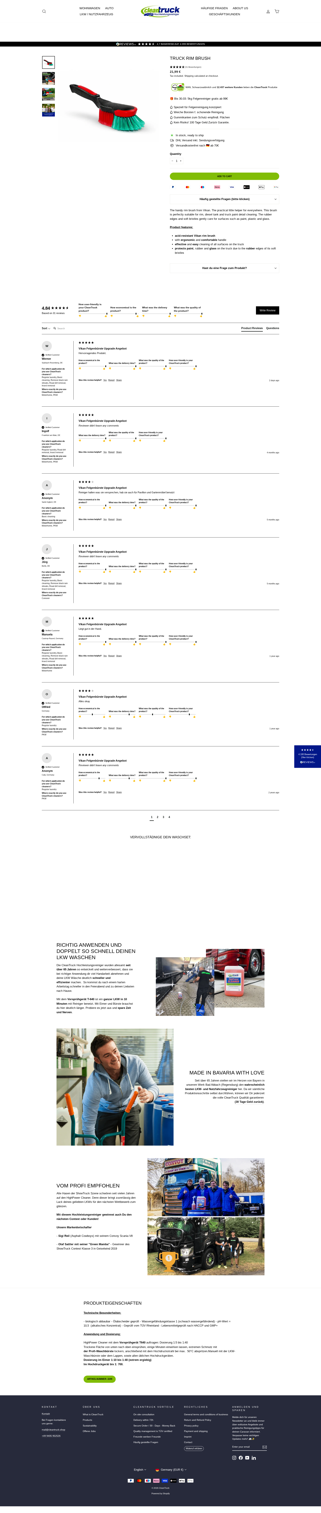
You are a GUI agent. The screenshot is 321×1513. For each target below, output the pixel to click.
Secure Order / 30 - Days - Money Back (154, 1425)
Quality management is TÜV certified (152, 1431)
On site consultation (143, 1414)
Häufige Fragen (214, 8)
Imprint (187, 1436)
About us (240, 8)
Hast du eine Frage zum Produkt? (224, 268)
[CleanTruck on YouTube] (247, 1458)
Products (87, 1420)
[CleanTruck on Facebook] (241, 1458)
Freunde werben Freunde (147, 1436)
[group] (59, 308)
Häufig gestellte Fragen (145, 1442)
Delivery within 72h (143, 1420)
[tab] (252, 328)
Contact (188, 1442)
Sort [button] (45, 328)
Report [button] (111, 380)
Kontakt (46, 1413)
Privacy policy (191, 1425)
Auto (109, 8)
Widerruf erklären (194, 1448)
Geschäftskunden (224, 14)
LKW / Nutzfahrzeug (96, 14)
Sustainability (90, 1425)
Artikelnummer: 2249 (99, 1379)
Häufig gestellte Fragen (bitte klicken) (225, 199)
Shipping (189, 75)
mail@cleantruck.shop (53, 1429)
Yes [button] (105, 380)
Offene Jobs (89, 1431)
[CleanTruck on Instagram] (234, 1458)
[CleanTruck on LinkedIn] (254, 1458)
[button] (224, 67)
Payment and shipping (196, 1431)
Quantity (175, 154)
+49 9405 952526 (51, 1435)
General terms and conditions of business (206, 1414)
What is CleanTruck (93, 1414)
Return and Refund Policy (197, 1420)
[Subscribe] (264, 1447)
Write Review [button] (268, 310)
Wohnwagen (89, 8)
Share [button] (119, 380)
